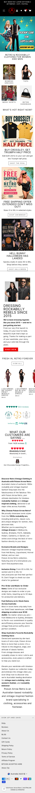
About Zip (5, 768)
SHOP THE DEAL (17, 163)
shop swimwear (17, 215)
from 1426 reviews (16, 443)
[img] (17, 440)
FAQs (4, 723)
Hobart (5, 536)
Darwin (23, 536)
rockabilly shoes (8, 655)
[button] (16, 468)
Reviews (5, 727)
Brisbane (12, 533)
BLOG (4, 734)
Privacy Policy (7, 753)
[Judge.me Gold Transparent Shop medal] (8, 415)
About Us (5, 731)
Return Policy (7, 749)
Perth (19, 533)
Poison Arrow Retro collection (14, 558)
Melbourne (22, 530)
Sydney (5, 533)
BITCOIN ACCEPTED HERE (12, 764)
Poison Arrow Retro (14, 495)
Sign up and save (11, 717)
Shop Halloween (17, 269)
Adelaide (27, 533)
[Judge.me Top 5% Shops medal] (26, 415)
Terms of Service (8, 757)
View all (17, 363)
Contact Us (6, 738)
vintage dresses (13, 652)
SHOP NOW (10, 349)
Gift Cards (6, 742)
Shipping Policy (8, 746)
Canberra (12, 536)
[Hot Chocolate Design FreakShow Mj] (17, 461)
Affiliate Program (8, 760)
